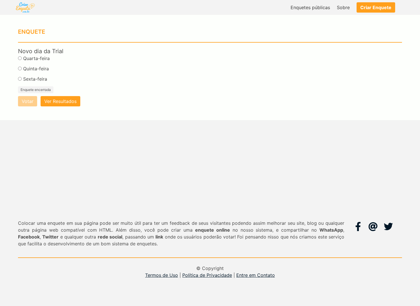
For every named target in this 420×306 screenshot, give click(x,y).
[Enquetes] (25, 7)
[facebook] (358, 226)
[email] (373, 226)
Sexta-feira (35, 79)
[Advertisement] (210, 177)
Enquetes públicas (310, 7)
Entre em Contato (255, 275)
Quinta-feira (36, 68)
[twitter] (388, 226)
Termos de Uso (161, 275)
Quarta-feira (36, 58)
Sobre (343, 7)
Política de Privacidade (207, 275)
